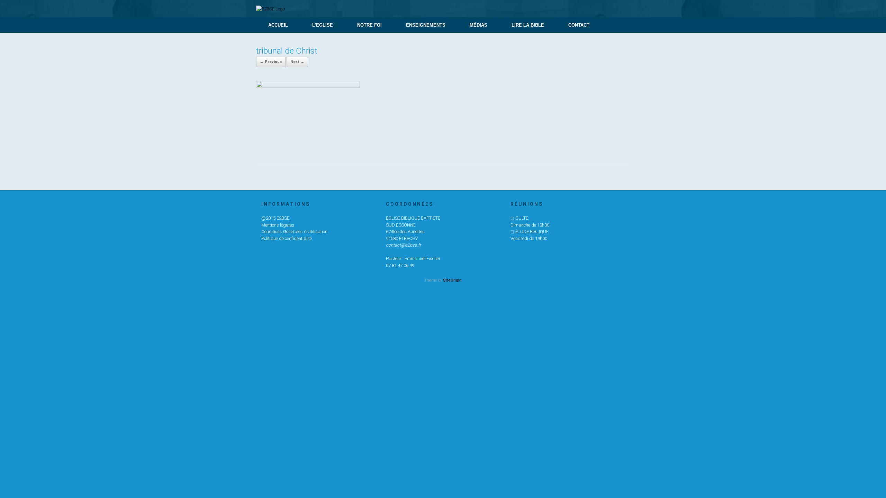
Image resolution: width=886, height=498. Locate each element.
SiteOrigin (452, 280)
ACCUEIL (278, 25)
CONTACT (578, 25)
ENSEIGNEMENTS (425, 25)
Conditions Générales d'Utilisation (294, 231)
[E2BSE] (270, 8)
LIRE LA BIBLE (528, 25)
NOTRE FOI (369, 25)
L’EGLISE (322, 25)
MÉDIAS (478, 25)
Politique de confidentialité (286, 238)
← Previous (271, 61)
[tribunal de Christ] (308, 86)
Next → (297, 61)
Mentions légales (277, 225)
